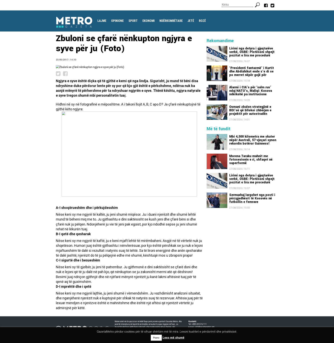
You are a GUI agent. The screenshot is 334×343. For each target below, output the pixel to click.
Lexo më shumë (173, 337)
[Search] (259, 4)
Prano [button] (156, 337)
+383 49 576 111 (199, 324)
